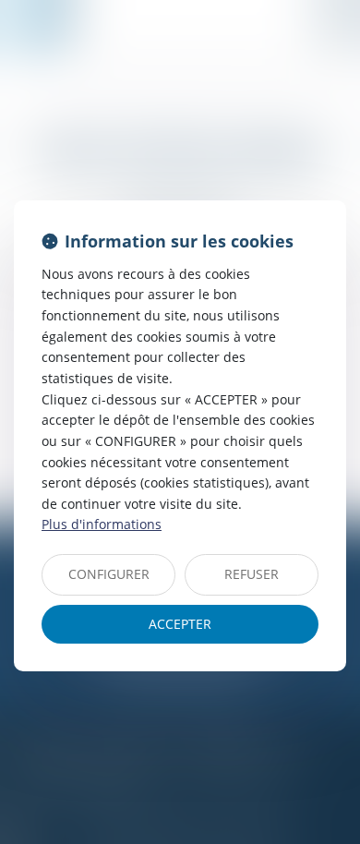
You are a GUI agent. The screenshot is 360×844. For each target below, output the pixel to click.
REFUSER (251, 574)
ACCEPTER (180, 624)
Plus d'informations (102, 524)
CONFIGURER (109, 574)
